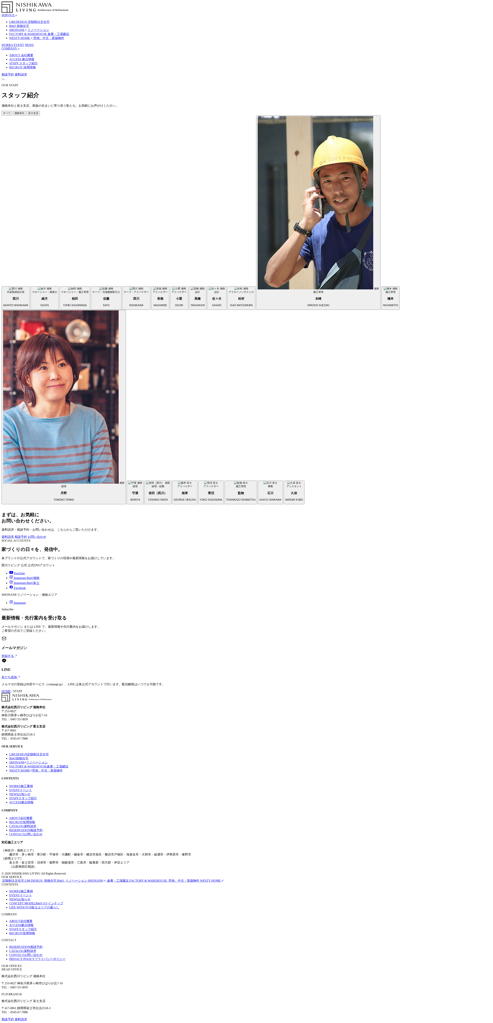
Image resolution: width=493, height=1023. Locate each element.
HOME (6, 691)
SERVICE (8, 15)
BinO (18, 758)
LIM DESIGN (29, 754)
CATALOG (22, 826)
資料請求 (21, 74)
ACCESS (21, 802)
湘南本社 (19, 113)
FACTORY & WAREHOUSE (38, 766)
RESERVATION (26, 830)
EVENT (19, 45)
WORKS (7, 45)
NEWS (29, 45)
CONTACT (26, 834)
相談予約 (8, 74)
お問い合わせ (37, 536)
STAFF (23, 798)
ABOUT (21, 818)
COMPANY (10, 48)
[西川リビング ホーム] (35, 11)
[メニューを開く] (3, 79)
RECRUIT (22, 822)
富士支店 (33, 113)
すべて (7, 113)
